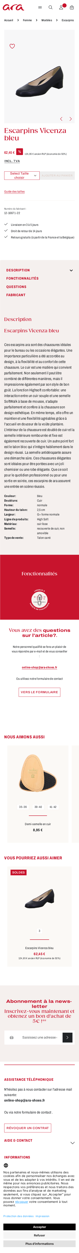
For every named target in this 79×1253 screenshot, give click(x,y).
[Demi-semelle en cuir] (37, 773)
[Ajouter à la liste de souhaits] (12, 46)
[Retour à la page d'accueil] (13, 7)
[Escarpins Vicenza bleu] (39, 76)
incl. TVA (12, 161)
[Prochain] (70, 118)
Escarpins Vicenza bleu (39, 948)
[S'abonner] (67, 1038)
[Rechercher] (50, 7)
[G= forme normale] (39, 599)
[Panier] (71, 7)
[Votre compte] (61, 7)
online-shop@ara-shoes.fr (39, 667)
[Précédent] (61, 118)
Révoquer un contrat (28, 1128)
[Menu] (40, 7)
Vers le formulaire (39, 692)
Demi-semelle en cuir (38, 824)
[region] (39, 76)
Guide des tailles (14, 191)
